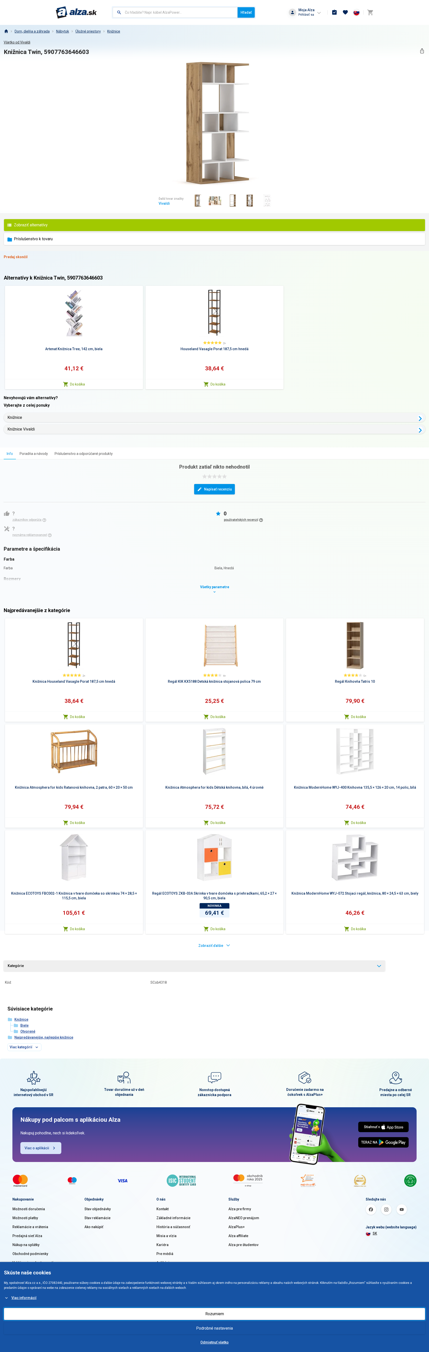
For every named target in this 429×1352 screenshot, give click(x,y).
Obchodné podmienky (30, 1254)
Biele (24, 1025)
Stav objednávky (97, 1209)
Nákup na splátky (25, 1245)
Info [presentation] (10, 454)
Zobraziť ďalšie (210, 946)
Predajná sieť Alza (27, 1236)
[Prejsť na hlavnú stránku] (76, 12)
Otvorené (27, 1031)
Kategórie (16, 966)
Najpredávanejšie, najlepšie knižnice (43, 1037)
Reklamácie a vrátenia (30, 1227)
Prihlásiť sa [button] (306, 14)
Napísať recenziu (218, 489)
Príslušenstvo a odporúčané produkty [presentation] (84, 454)
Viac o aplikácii (37, 1148)
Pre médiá (164, 1254)
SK (375, 1233)
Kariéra (162, 1245)
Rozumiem (214, 1313)
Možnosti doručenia (28, 1209)
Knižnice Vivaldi (21, 429)
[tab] (10, 453)
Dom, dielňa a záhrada (32, 31)
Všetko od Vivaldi (17, 42)
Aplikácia (163, 1263)
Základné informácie (173, 1218)
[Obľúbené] (345, 12)
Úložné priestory (88, 31)
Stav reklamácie (97, 1218)
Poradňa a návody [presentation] (34, 454)
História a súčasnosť (173, 1227)
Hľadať (246, 12)
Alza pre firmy (239, 1209)
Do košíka (77, 384)
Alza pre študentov (243, 1245)
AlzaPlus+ (236, 1227)
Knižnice (113, 31)
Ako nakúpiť (93, 1227)
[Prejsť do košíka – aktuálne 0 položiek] (370, 12)
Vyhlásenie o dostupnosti (33, 1263)
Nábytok (62, 31)
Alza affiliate (238, 1236)
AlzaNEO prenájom (243, 1218)
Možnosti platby (25, 1218)
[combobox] (175, 12)
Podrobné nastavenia (214, 1328)
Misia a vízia (166, 1236)
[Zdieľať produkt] (422, 51)
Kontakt (162, 1209)
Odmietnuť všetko (214, 1342)
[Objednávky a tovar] (334, 12)
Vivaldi (164, 203)
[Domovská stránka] (6, 31)
